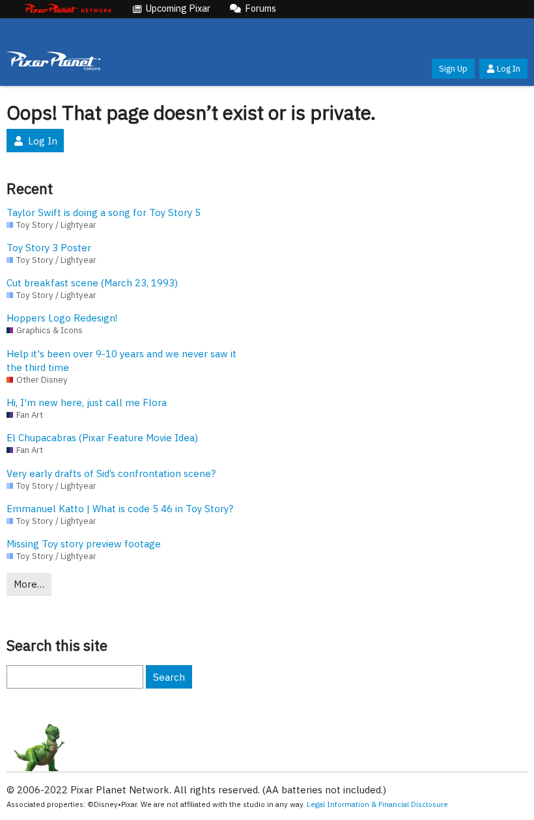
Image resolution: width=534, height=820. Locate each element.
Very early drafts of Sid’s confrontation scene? (111, 473)
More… (29, 584)
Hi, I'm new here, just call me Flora (87, 402)
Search (169, 677)
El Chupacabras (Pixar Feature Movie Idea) (102, 437)
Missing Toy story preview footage (84, 544)
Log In (508, 68)
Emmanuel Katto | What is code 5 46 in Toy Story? (120, 508)
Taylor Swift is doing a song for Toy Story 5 (104, 212)
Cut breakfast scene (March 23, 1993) (92, 283)
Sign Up (453, 68)
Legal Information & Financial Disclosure (377, 804)
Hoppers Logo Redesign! (62, 318)
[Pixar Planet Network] (67, 9)
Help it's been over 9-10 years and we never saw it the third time (121, 361)
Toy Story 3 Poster (49, 247)
